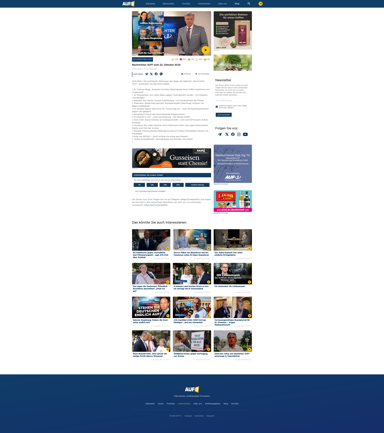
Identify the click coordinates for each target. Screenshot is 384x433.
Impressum (188, 416)
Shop (237, 4)
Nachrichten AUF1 (142, 59)
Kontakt (235, 404)
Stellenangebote (212, 404)
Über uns (197, 404)
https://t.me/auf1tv (190, 199)
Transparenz (210, 416)
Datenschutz (199, 416)
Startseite (150, 404)
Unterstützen (184, 404)
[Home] (128, 3)
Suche (161, 404)
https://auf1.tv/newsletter (156, 205)
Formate (171, 404)
